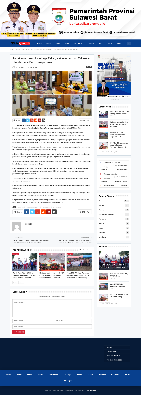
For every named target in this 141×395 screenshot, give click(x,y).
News (48, 44)
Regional (115, 375)
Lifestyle (68, 381)
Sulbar (57, 44)
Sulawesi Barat (57, 207)
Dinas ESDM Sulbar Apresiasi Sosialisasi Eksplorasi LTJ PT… (117, 135)
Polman (101, 210)
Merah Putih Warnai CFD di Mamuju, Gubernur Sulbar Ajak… (119, 114)
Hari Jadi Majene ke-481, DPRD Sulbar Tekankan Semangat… (119, 124)
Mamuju (102, 205)
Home (39, 44)
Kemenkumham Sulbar (107, 214)
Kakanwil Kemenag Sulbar (33, 207)
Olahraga (90, 44)
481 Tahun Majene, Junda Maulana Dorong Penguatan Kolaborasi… (119, 145)
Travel (127, 375)
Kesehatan (102, 237)
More (119, 44)
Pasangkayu (103, 219)
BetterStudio (91, 390)
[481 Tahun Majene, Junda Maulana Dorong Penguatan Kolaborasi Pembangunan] (103, 145)
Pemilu (101, 223)
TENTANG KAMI (111, 351)
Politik (67, 44)
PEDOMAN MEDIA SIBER (114, 360)
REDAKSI (109, 347)
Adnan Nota (21, 207)
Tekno (100, 44)
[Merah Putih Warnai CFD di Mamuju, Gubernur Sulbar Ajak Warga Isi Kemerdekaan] (25, 262)
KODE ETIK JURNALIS (113, 356)
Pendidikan (78, 44)
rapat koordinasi (46, 207)
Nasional (102, 232)
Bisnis (110, 44)
